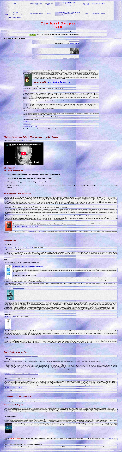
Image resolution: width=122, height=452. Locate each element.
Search (86, 13)
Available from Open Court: (30, 126)
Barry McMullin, (107, 399)
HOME (14, 3)
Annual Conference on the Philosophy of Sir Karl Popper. (37, 399)
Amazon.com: (26, 121)
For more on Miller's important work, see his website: (26, 226)
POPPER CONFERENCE (98, 3)
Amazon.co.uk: (27, 124)
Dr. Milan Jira (65, 58)
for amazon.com (83, 221)
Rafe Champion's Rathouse (15, 17)
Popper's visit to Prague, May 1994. (74, 58)
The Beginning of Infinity (10, 316)
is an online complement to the (15, 399)
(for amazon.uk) (90, 221)
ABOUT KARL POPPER (36, 4)
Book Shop (41, 231)
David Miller (15, 12)
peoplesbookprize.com (59, 82)
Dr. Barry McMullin (74, 43)
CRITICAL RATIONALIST (69, 4)
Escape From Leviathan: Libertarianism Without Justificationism (28, 266)
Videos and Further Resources (98, 13)
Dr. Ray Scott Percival (74, 41)
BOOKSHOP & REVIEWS (86, 4)
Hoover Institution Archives (36, 13)
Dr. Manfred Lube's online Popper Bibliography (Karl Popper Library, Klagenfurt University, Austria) (69, 13)
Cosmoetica (25, 140)
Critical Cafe (31, 231)
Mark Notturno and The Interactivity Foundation (15, 14)
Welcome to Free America (18, 288)
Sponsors (49, 13)
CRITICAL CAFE (49, 4)
